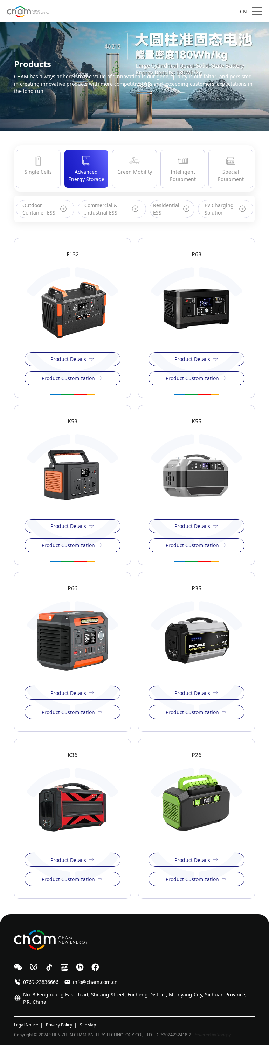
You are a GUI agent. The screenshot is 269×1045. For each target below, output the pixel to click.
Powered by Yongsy (212, 1035)
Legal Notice (26, 1025)
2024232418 (175, 1035)
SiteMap (88, 1025)
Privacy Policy (59, 1025)
